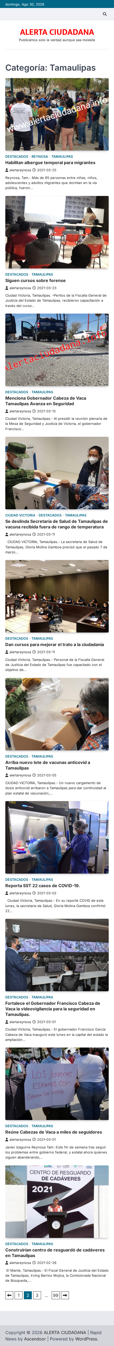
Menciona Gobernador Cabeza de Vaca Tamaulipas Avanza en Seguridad (45, 400)
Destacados (16, 157)
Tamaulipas (62, 157)
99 (55, 1295)
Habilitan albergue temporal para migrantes (50, 162)
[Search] (105, 14)
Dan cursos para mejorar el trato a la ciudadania (54, 644)
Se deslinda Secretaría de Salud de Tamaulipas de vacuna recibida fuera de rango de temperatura (56, 524)
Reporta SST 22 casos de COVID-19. (42, 885)
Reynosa (40, 157)
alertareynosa (20, 170)
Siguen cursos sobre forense (35, 280)
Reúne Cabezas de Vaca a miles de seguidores (53, 1132)
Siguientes (65, 1295)
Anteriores (9, 1295)
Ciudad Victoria (20, 515)
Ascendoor (35, 1338)
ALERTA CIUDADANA (57, 32)
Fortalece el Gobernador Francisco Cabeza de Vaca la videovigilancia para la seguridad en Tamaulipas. (52, 1009)
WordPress (86, 1338)
